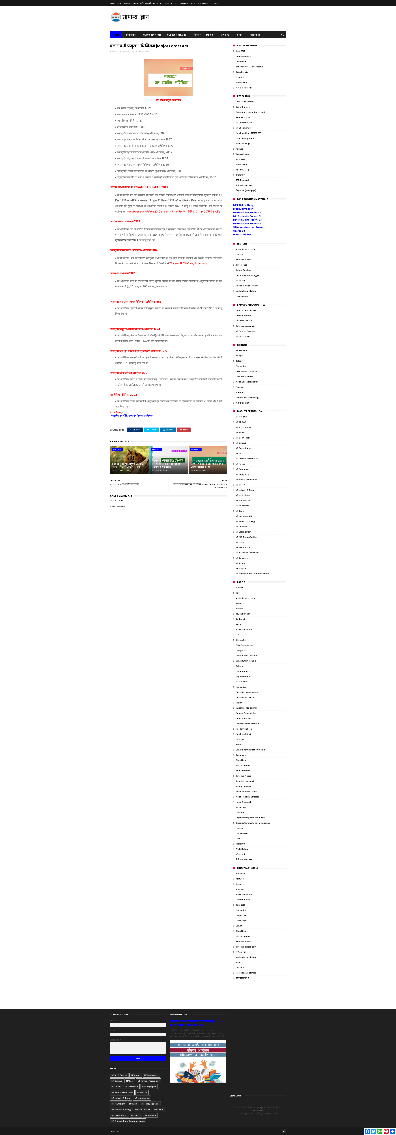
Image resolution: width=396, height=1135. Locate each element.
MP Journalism (242, 505)
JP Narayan (241, 952)
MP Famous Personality (247, 331)
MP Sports (240, 563)
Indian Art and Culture (246, 791)
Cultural (239, 254)
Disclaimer (203, 3)
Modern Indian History (246, 291)
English (239, 702)
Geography (241, 755)
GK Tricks (240, 739)
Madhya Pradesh (243, 208)
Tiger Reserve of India (246, 973)
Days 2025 (240, 51)
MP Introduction (243, 500)
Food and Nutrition (244, 376)
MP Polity (240, 542)
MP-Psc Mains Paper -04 (247, 223)
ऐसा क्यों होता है (242, 169)
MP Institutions (243, 495)
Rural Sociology (243, 143)
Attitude (240, 878)
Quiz (238, 838)
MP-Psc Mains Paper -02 (247, 216)
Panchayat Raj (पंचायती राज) (249, 133)
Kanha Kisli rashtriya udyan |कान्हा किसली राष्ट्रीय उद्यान (128, 465)
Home (112, 3)
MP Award (240, 432)
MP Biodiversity (243, 437)
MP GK (209, 35)
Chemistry (241, 366)
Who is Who (241, 82)
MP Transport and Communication (252, 573)
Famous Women (243, 315)
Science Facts (242, 154)
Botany (239, 361)
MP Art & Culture (243, 427)
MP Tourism (241, 568)
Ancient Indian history (246, 249)
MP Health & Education (246, 479)
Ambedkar (240, 873)
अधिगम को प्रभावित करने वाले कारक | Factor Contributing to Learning (196, 1023)
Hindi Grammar (243, 117)
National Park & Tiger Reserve (249, 66)
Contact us (171, 3)
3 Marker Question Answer (249, 227)
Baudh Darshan (243, 614)
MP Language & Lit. (244, 516)
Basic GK (240, 608)
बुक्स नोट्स (255, 35)
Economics (241, 687)
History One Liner (244, 270)
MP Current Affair (244, 122)
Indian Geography (244, 802)
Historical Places (243, 259)
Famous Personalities (246, 310)
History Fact (241, 265)
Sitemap (215, 3)
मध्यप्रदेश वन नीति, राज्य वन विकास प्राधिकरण (131, 415)
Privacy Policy (187, 3)
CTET (240, 35)
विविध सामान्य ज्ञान (244, 87)
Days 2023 (240, 905)
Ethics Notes (242, 920)
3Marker (239, 587)
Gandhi (239, 744)
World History (242, 296)
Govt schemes (243, 765)
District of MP (242, 416)
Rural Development (245, 138)
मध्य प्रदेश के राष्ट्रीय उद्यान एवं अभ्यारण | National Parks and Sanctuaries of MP (207, 463)
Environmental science (246, 371)
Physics (239, 387)
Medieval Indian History (247, 285)
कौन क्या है (131, 35)
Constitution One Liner (246, 655)
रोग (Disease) (242, 180)
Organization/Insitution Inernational (253, 823)
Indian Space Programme (248, 381)
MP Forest (146, 51)
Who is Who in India (128, 3)
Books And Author (244, 629)
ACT (238, 593)
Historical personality (246, 326)
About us (158, 3)
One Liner (240, 812)
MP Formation (242, 469)
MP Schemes (242, 558)
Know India (241, 61)
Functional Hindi (243, 734)
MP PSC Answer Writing (246, 537)
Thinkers (240, 77)
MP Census (241, 443)
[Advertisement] (230, 19)
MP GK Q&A (241, 422)
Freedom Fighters (244, 320)
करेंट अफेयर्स (145, 3)
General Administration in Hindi (250, 112)
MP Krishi (240, 511)
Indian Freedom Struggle (247, 275)
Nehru (238, 962)
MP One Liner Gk (243, 128)
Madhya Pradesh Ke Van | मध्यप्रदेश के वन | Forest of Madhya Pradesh (166, 463)
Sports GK (240, 159)
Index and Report (244, 56)
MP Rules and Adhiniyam (247, 552)
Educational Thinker (245, 697)
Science (239, 149)
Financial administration (247, 723)
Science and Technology (247, 397)
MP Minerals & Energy (245, 521)
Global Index (241, 760)
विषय (196, 35)
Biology (239, 355)
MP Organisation (243, 532)
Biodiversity (241, 350)
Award (238, 603)
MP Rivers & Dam (243, 547)
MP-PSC (225, 35)
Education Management (247, 692)
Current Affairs (176, 35)
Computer (241, 650)
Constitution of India (246, 661)
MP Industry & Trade (245, 490)
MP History (240, 280)
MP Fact (239, 453)
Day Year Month (243, 676)
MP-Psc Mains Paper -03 (247, 219)
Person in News (243, 336)
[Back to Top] (284, 1131)
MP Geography (242, 474)
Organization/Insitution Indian (250, 817)
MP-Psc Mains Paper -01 (247, 212)
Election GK (241, 915)
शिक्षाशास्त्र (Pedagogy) (246, 190)
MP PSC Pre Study (243, 205)
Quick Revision (152, 35)
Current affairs (243, 107)
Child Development (245, 101)
